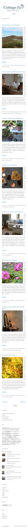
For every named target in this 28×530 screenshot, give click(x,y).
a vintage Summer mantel (10, 470)
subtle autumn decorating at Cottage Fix (12, 212)
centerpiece (20, 205)
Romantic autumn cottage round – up (8, 413)
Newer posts (23, 401)
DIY (15, 433)
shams (11, 441)
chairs (9, 429)
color (17, 429)
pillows (13, 439)
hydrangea (4, 438)
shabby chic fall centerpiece (9, 165)
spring (14, 441)
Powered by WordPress (5, 526)
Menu (14, 13)
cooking (3, 431)
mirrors (3, 439)
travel (20, 65)
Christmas (12, 429)
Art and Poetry (4, 487)
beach (15, 428)
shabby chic (5, 206)
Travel (12, 65)
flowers (23, 158)
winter (10, 444)
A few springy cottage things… (7, 419)
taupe (7, 442)
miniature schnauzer (7, 113)
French (12, 435)
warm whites (5, 444)
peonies (9, 439)
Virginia (22, 65)
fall (17, 65)
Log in (3, 513)
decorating (20, 253)
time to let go (9, 452)
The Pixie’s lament (5, 418)
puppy (12, 113)
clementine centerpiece (10, 465)
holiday (14, 436)
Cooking (3, 489)
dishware (11, 433)
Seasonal (12, 205)
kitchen (8, 438)
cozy (12, 431)
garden (3, 160)
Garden (12, 158)
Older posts (4, 401)
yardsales (13, 444)
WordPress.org (4, 518)
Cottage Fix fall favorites (8, 355)
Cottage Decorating (14, 111)
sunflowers (4, 415)
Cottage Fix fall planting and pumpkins (12, 118)
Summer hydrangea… (6, 416)
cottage (19, 158)
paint (6, 439)
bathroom (11, 428)
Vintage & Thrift (5, 497)
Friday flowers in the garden (9, 260)
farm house (3, 435)
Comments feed (4, 516)
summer (19, 441)
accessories (24, 111)
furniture (16, 435)
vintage (13, 442)
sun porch (4, 442)
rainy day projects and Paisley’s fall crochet (13, 71)
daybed (18, 431)
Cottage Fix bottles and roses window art (14, 476)
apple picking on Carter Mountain (11, 25)
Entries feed (4, 514)
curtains (15, 431)
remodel (19, 439)
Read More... (4, 61)
